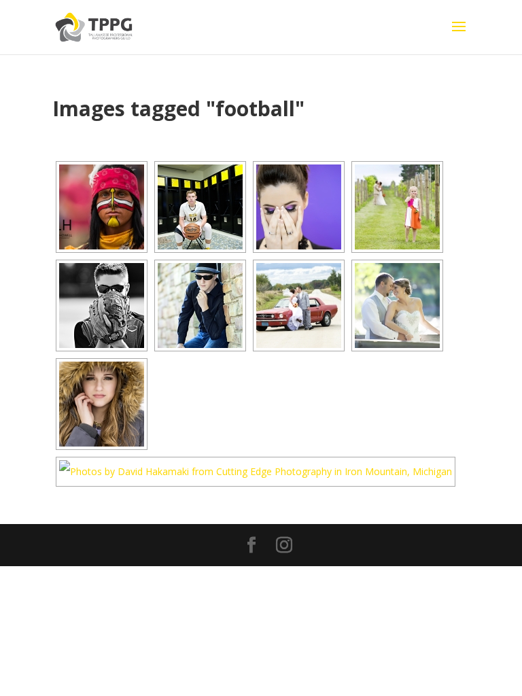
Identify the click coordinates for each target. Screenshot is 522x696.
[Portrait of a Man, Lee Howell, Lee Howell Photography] (101, 206)
